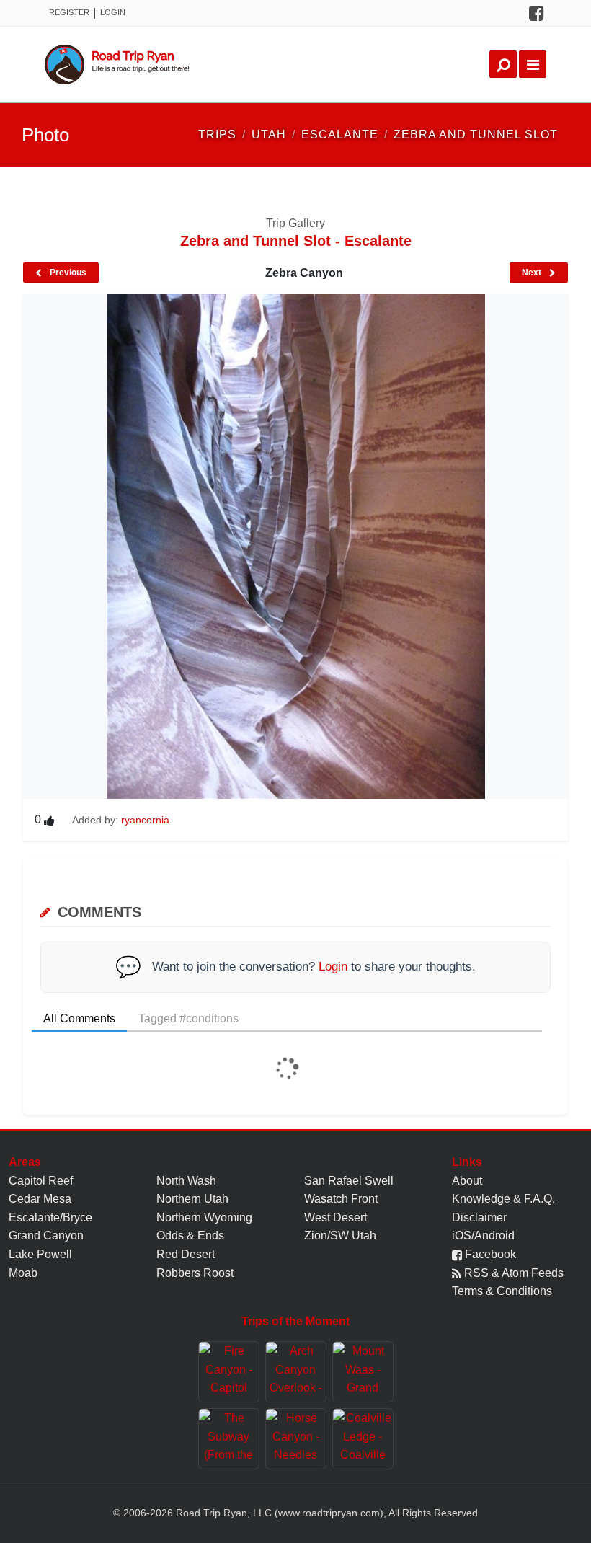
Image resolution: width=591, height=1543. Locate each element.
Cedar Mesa (40, 1199)
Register (69, 12)
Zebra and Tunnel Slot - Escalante (296, 241)
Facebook (489, 1254)
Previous (67, 273)
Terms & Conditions (502, 1291)
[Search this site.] (503, 64)
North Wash (186, 1181)
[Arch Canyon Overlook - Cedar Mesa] (295, 1371)
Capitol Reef (41, 1181)
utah (269, 134)
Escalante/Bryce (50, 1217)
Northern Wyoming (204, 1217)
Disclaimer (479, 1217)
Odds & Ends (190, 1235)
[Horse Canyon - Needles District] (295, 1438)
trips (217, 134)
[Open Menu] (532, 64)
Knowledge (481, 1199)
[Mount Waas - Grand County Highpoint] (363, 1371)
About (467, 1181)
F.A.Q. (539, 1199)
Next (532, 273)
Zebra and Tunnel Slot (476, 134)
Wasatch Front (341, 1199)
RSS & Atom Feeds (512, 1273)
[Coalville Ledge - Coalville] (363, 1438)
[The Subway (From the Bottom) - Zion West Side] (228, 1438)
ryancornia (145, 820)
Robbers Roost (195, 1273)
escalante (339, 134)
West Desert (335, 1217)
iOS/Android (483, 1235)
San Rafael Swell (349, 1181)
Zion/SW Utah (340, 1235)
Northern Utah (192, 1199)
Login (112, 12)
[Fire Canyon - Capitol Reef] (228, 1371)
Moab (23, 1273)
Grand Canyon (46, 1235)
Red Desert (185, 1254)
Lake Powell (40, 1254)
